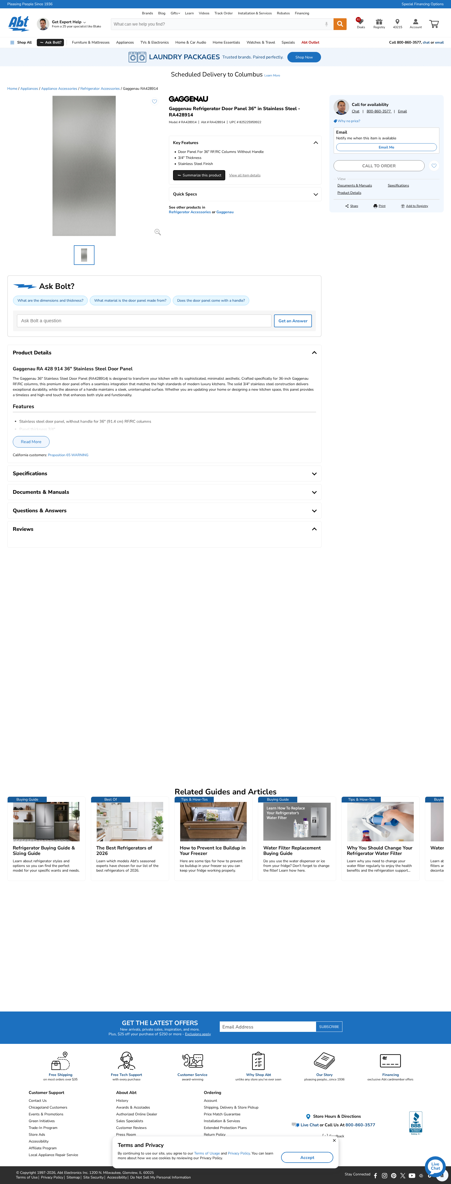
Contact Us (38, 1100)
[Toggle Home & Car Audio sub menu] (208, 42)
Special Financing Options (423, 4)
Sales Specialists (129, 1120)
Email (402, 111)
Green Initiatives (42, 1120)
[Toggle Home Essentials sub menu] (242, 42)
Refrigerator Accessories (100, 88)
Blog (161, 13)
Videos (204, 13)
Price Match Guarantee (222, 1114)
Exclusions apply (198, 1034)
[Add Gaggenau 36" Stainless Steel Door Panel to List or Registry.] (154, 101)
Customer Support (46, 1093)
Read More (31, 442)
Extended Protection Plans (225, 1127)
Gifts (174, 13)
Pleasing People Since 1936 (29, 4)
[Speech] (326, 24)
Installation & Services (255, 13)
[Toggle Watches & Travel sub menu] (277, 42)
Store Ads (37, 1134)
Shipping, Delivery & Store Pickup (231, 1107)
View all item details (244, 175)
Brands (147, 13)
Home (226, 42)
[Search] (340, 24)
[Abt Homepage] (19, 24)
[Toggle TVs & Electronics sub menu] (171, 42)
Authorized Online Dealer (136, 1114)
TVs (154, 42)
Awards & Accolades (133, 1107)
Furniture (91, 42)
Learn (189, 13)
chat (426, 42)
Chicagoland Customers (48, 1107)
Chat (355, 111)
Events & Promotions (46, 1114)
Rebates (283, 13)
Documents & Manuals (354, 185)
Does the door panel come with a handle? (211, 300)
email (439, 42)
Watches (261, 42)
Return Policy (214, 1134)
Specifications (398, 185)
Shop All (24, 42)
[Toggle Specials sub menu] (297, 42)
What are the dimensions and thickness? (50, 300)
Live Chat (309, 1125)
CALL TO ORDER (379, 166)
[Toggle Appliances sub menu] (136, 42)
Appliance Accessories (59, 88)
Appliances (125, 42)
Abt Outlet (310, 42)
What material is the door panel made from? (130, 300)
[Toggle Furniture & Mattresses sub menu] (112, 42)
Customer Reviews (131, 1127)
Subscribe (329, 1026)
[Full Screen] (158, 232)
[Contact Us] (341, 113)
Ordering (212, 1093)
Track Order (224, 13)
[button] (225, 74)
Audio (190, 42)
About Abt (126, 1093)
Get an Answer (292, 321)
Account (210, 1100)
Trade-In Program (43, 1127)
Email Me (386, 147)
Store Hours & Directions (336, 1116)
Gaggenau (225, 212)
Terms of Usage (207, 1153)
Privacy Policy (239, 1153)
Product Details (349, 193)
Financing (302, 13)
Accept (307, 1158)
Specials (288, 42)
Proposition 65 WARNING (68, 455)
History (122, 1100)
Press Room (126, 1134)
